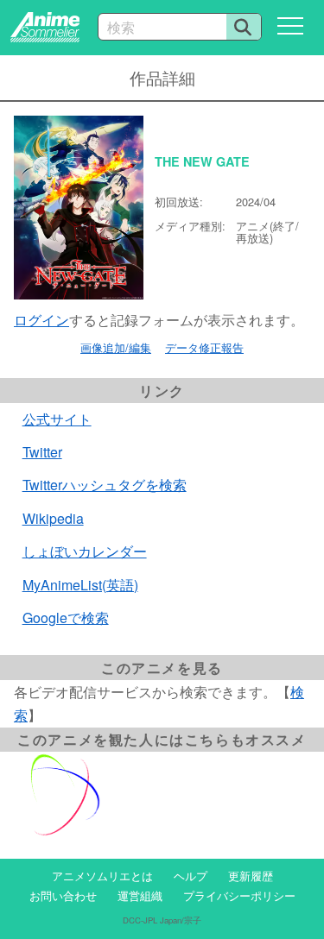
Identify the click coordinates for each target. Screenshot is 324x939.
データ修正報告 (204, 347)
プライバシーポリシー (239, 895)
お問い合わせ (63, 895)
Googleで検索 (65, 617)
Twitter (42, 452)
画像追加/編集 (115, 347)
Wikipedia (53, 518)
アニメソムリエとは (102, 875)
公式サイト (57, 419)
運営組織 (140, 895)
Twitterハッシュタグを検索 (104, 485)
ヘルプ (190, 875)
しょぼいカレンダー (84, 551)
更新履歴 (250, 875)
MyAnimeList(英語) (80, 585)
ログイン (41, 320)
